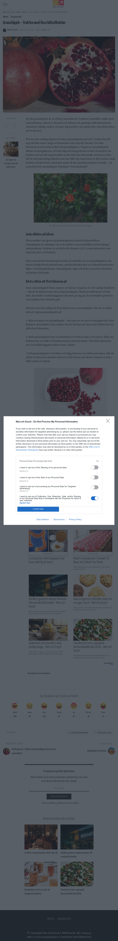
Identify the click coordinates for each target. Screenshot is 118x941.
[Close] (109, 422)
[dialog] (59, 470)
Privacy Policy (75, 519)
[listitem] (59, 461)
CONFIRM (38, 509)
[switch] (94, 467)
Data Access (59, 519)
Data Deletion (43, 519)
